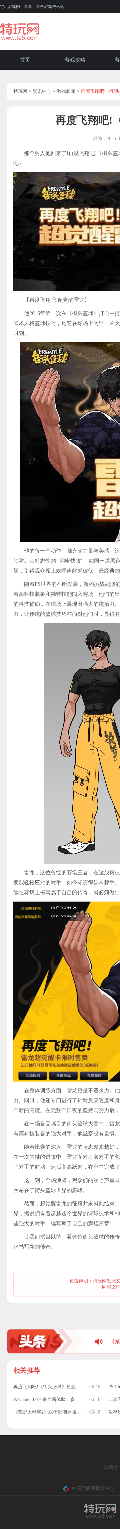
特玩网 (20, 91)
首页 (25, 60)
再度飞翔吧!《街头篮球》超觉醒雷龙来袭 (48, 1386)
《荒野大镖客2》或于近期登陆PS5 (48, 1412)
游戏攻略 (75, 60)
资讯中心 (42, 91)
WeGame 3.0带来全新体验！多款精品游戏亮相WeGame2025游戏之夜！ (48, 1399)
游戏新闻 (66, 91)
